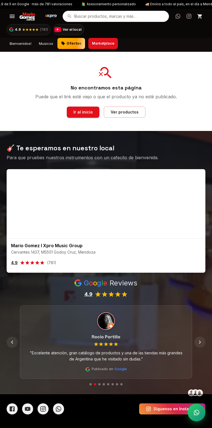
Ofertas (74, 43)
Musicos (46, 43)
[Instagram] (43, 408)
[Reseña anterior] (12, 342)
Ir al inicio (83, 112)
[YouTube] (27, 408)
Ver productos (125, 112)
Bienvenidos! (20, 43)
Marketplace (103, 43)
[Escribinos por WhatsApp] (177, 16)
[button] (29, 29)
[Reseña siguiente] (199, 342)
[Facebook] (12, 408)
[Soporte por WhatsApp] (196, 412)
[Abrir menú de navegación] (12, 16)
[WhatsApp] (58, 408)
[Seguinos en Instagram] (188, 16)
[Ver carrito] (199, 16)
